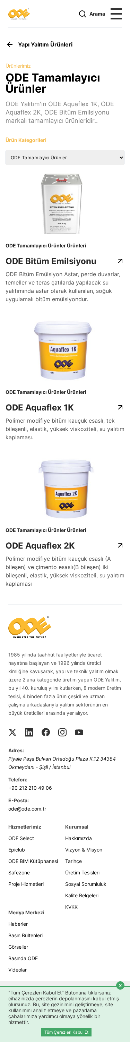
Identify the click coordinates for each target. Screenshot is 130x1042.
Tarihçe (73, 861)
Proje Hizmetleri (26, 884)
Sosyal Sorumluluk (85, 884)
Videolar (17, 970)
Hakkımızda (78, 838)
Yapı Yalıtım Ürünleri (45, 44)
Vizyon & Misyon (83, 850)
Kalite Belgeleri (81, 895)
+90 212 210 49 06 (30, 788)
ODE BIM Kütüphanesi (33, 861)
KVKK (71, 907)
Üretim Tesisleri (82, 872)
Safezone (19, 872)
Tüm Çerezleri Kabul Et (66, 1032)
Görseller (18, 947)
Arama (97, 14)
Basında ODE (23, 958)
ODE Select (21, 838)
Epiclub (16, 850)
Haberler (18, 924)
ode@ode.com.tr (27, 809)
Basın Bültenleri (25, 935)
